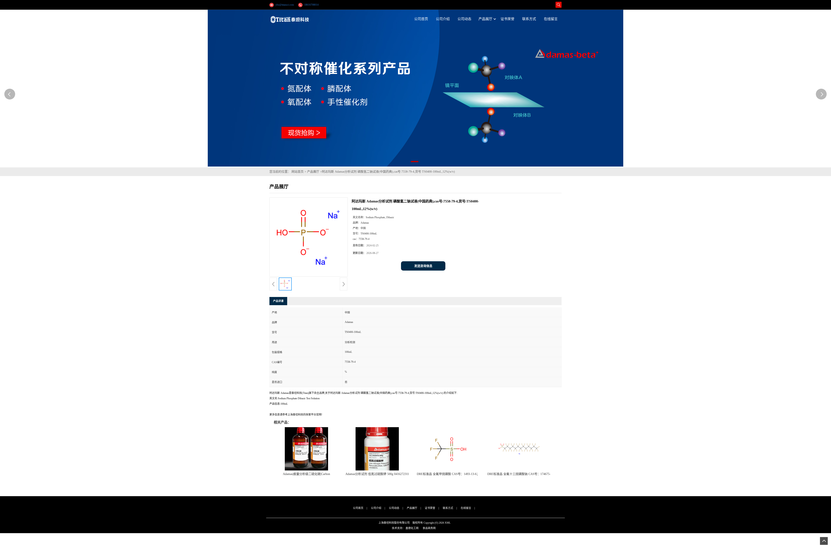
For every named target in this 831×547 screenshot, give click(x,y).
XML (448, 522)
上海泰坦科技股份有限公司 (394, 522)
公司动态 (394, 508)
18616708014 (311, 4)
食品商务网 (429, 528)
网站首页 (297, 171)
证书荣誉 (430, 508)
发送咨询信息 (423, 266)
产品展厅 (313, 171)
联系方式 (448, 508)
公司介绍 (376, 508)
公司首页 (358, 508)
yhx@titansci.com (284, 4)
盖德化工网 (412, 528)
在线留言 (466, 508)
